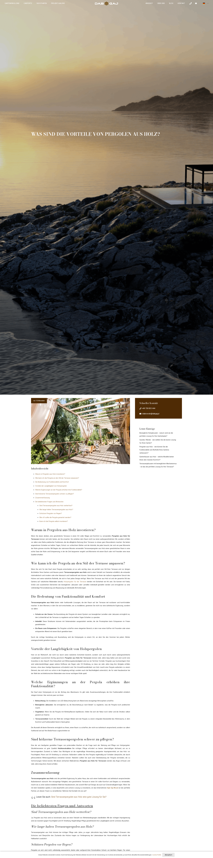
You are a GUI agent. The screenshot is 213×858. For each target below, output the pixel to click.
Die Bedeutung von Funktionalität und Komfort (52, 482)
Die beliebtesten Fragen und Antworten (49, 502)
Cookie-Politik (156, 855)
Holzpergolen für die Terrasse (75, 582)
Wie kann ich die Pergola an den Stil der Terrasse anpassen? (57, 478)
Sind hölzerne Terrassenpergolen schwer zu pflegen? (54, 494)
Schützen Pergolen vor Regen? (50, 513)
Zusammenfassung (42, 498)
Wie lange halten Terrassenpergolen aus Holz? (56, 510)
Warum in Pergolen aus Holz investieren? (50, 474)
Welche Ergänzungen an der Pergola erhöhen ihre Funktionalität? (58, 490)
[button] (192, 3)
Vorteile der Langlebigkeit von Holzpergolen (51, 486)
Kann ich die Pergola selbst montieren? (53, 521)
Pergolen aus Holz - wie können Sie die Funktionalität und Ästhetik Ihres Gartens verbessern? (154, 450)
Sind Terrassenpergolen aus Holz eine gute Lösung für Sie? (78, 797)
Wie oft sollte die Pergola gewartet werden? (55, 517)
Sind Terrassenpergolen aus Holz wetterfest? (55, 506)
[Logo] (106, 3)
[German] (204, 3)
